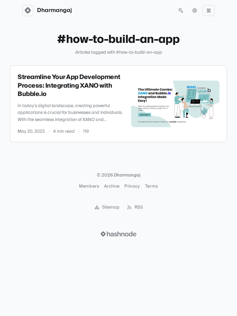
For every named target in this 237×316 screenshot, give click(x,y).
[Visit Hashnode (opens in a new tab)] (118, 234)
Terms (151, 186)
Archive (111, 186)
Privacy (132, 186)
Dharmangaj (54, 10)
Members (89, 186)
